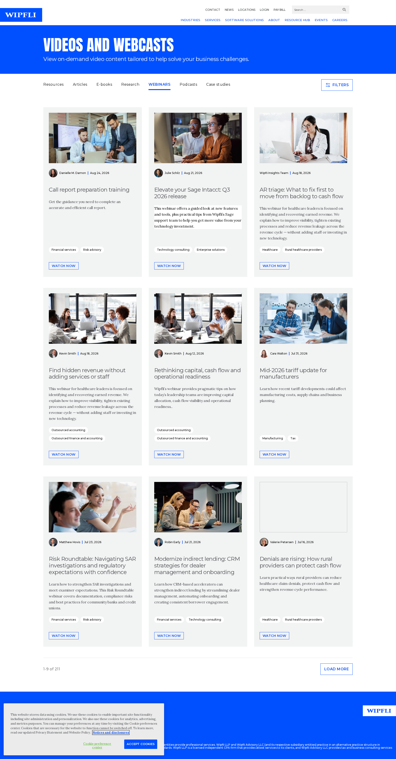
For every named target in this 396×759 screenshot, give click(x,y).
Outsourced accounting (68, 430)
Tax (293, 438)
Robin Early (172, 542)
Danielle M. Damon (72, 173)
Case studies (218, 84)
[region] (84, 729)
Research (130, 84)
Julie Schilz (172, 173)
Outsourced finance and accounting (77, 438)
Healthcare (270, 249)
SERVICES (212, 20)
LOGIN (264, 9)
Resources (53, 84)
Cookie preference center (97, 745)
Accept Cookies (141, 744)
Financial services (64, 249)
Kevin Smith (67, 353)
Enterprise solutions (211, 249)
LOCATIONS (246, 9)
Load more (336, 669)
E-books (104, 84)
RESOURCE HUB (297, 20)
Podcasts (188, 84)
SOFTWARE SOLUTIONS (244, 20)
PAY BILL (280, 9)
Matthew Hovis (69, 542)
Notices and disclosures (111, 732)
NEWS (229, 9)
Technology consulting (173, 249)
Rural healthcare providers (303, 249)
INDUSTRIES (190, 20)
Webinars (159, 84)
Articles (80, 84)
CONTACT (212, 9)
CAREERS (339, 20)
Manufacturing (272, 438)
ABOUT (274, 20)
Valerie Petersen (282, 542)
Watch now (64, 266)
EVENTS (321, 20)
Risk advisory (92, 249)
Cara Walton (278, 353)
